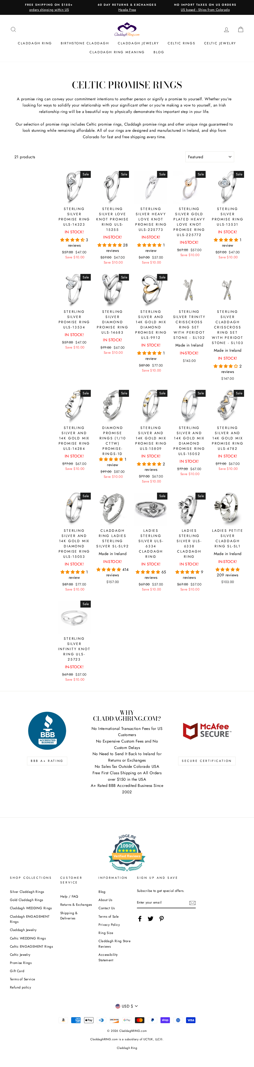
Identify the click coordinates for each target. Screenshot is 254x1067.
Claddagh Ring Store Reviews (114, 943)
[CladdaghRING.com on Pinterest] (161, 919)
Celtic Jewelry (220, 43)
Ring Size (105, 932)
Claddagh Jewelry (138, 43)
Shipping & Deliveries (69, 915)
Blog (159, 52)
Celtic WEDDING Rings (28, 938)
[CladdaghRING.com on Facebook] (140, 919)
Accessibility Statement (108, 957)
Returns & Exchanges (76, 904)
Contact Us (106, 908)
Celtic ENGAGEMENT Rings (31, 946)
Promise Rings (21, 962)
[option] (49, 7)
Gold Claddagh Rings (26, 899)
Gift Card (17, 970)
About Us (105, 899)
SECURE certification (207, 761)
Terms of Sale (108, 916)
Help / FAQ (69, 896)
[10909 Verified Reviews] (127, 872)
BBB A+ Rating (47, 761)
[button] (73, 240)
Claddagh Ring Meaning (117, 52)
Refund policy (20, 987)
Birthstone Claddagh (85, 43)
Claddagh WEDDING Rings (31, 908)
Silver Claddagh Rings (27, 891)
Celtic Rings (181, 43)
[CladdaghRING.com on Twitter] (151, 919)
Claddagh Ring (35, 43)
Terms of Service (22, 979)
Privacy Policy (109, 924)
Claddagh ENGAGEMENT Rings (30, 919)
